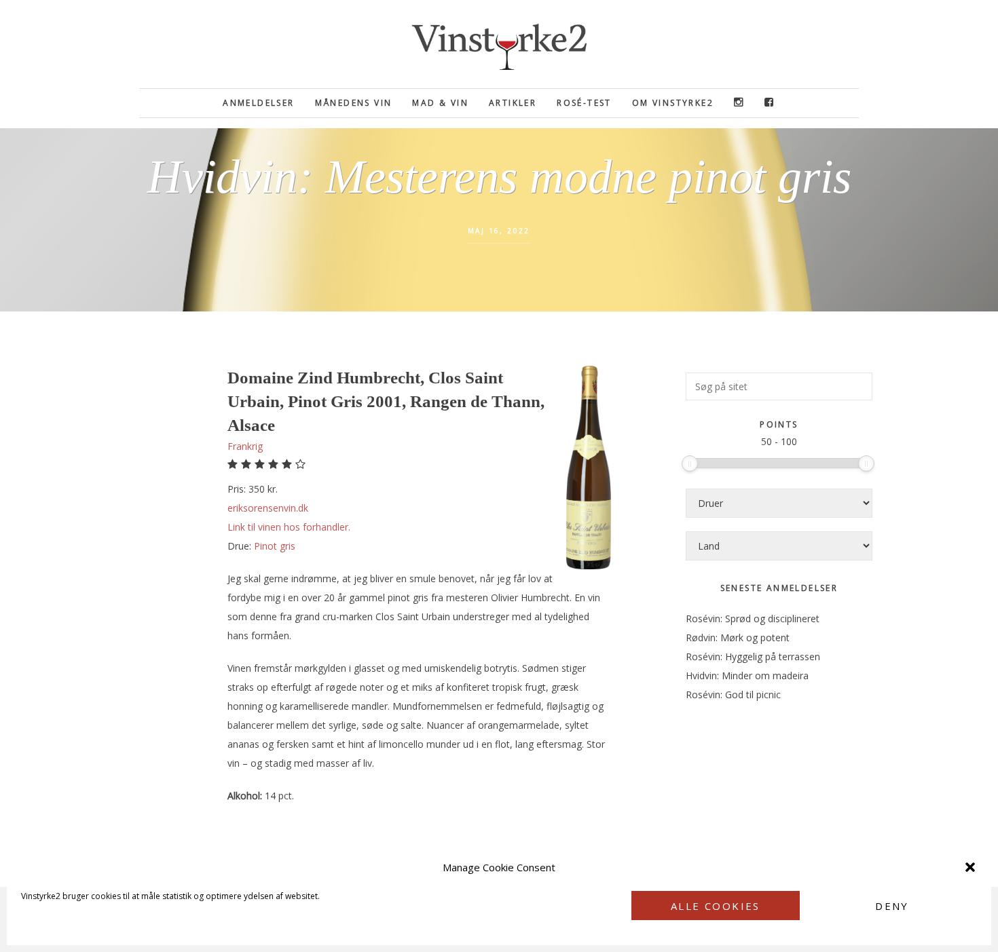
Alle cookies (715, 906)
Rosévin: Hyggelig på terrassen (753, 656)
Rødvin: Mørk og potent (738, 637)
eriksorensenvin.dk (267, 507)
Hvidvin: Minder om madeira (747, 675)
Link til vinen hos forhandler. (288, 526)
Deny (892, 906)
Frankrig (245, 446)
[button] (970, 867)
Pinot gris (274, 545)
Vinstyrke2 (499, 44)
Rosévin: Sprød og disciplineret (752, 618)
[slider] (690, 463)
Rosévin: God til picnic (733, 694)
